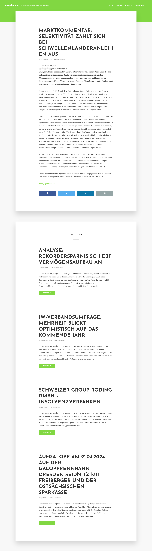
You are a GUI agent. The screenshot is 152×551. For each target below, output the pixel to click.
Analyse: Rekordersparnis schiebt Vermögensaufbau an (75, 256)
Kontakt (119, 5)
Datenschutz (139, 5)
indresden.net (11, 6)
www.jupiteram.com (47, 184)
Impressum (128, 5)
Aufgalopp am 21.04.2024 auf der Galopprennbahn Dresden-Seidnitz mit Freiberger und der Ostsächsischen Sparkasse (72, 475)
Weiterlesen (47, 293)
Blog (111, 5)
